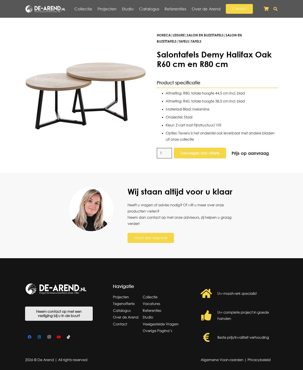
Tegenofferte (124, 303)
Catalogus (122, 310)
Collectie (150, 297)
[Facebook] (29, 337)
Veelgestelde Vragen (161, 324)
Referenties (152, 310)
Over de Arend (125, 317)
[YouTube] (58, 337)
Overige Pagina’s (157, 331)
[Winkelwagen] (266, 9)
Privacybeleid (259, 360)
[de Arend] (45, 9)
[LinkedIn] (39, 337)
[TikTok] (68, 337)
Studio (148, 317)
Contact (120, 324)
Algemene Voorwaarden (222, 360)
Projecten (121, 297)
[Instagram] (49, 337)
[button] (223, 9)
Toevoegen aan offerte (200, 153)
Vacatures (151, 303)
